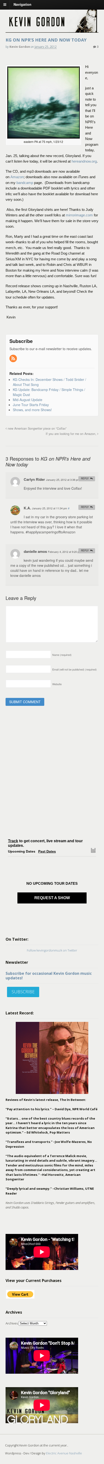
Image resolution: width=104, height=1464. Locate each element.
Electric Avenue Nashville (64, 1453)
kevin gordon (19, 47)
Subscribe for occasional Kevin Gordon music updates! (49, 976)
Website (57, 684)
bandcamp (24, 183)
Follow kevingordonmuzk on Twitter (52, 950)
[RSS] (13, 358)
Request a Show (52, 898)
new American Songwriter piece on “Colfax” (37, 428)
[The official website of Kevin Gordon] (52, 30)
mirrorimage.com (79, 215)
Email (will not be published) (74, 669)
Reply (85, 478)
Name (62, 655)
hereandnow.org (84, 161)
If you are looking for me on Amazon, (71, 434)
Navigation (22, 4)
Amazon (17, 177)
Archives (12, 1323)
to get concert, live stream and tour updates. (45, 843)
